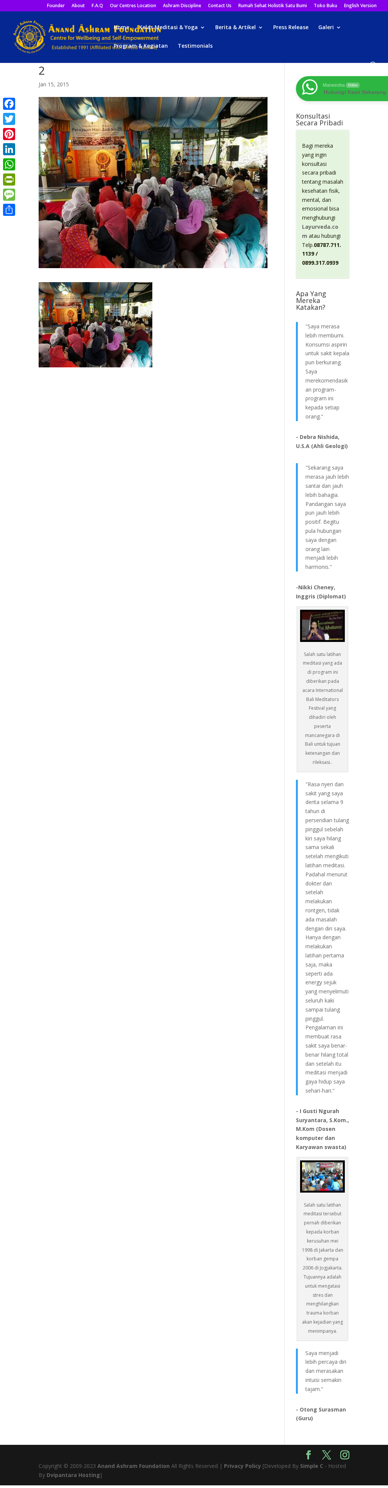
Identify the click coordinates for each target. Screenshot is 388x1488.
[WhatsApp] (9, 164)
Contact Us (220, 6)
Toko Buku (325, 6)
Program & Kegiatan (141, 46)
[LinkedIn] (9, 149)
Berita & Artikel (235, 28)
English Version (360, 6)
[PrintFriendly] (9, 179)
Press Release (290, 28)
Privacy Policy (242, 1465)
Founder (56, 6)
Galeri (326, 28)
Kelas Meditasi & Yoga (168, 28)
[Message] (9, 194)
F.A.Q (97, 6)
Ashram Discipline (182, 6)
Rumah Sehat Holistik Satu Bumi (272, 6)
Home (121, 28)
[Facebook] (9, 103)
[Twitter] (9, 118)
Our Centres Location (133, 6)
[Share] (9, 209)
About (78, 6)
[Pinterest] (9, 134)
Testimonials (195, 46)
